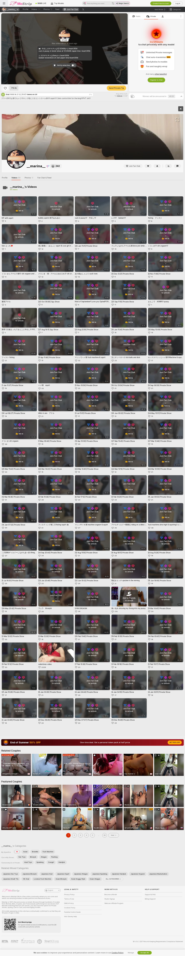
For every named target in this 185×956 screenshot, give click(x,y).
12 (42, 249)
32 (79, 360)
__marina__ (6, 846)
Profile (25, 9)
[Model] (180, 108)
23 (116, 360)
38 (152, 528)
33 (42, 388)
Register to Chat (156, 80)
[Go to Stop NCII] (51, 941)
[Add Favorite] (5, 88)
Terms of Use (69, 899)
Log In (177, 3)
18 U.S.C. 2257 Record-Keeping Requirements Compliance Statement (158, 941)
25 (116, 528)
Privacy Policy (69, 894)
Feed (57, 9)
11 (5, 277)
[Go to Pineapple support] (39, 941)
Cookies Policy (69, 908)
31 (6, 360)
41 (42, 528)
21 (115, 388)
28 (6, 444)
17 (152, 360)
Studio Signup (109, 899)
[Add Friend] (168, 166)
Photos (47, 9)
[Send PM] (177, 166)
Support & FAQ (150, 894)
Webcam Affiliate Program (113, 903)
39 (79, 611)
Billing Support (150, 899)
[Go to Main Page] (20, 3)
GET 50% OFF (174, 742)
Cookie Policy (117, 953)
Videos (35, 9)
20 (116, 444)
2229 (43, 667)
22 (79, 388)
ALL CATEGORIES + (113, 879)
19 (6, 611)
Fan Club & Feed (44, 178)
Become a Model (110, 894)
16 (115, 332)
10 (115, 249)
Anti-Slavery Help (70, 916)
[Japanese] (17, 852)
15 (42, 360)
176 (116, 611)
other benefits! (161, 74)
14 (152, 332)
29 (79, 695)
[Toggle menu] (4, 3)
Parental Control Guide (72, 912)
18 (152, 556)
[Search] (113, 3)
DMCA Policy (69, 903)
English (50, 890)
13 (152, 416)
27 (79, 528)
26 (79, 444)
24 (79, 500)
